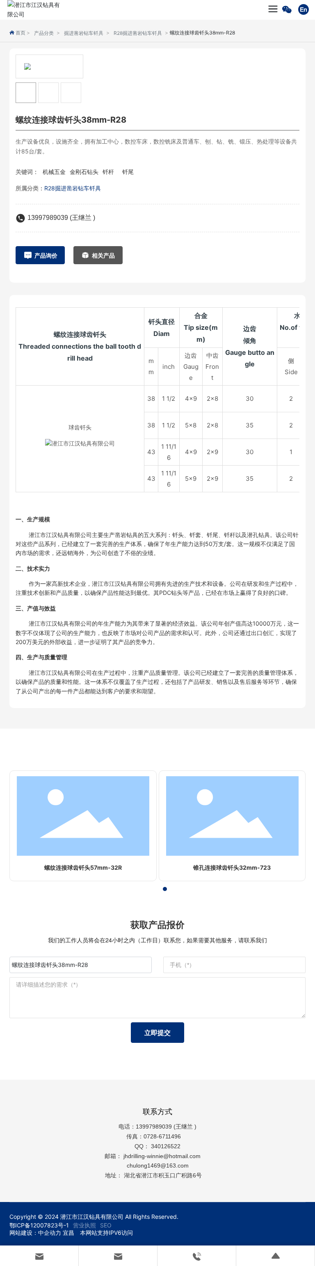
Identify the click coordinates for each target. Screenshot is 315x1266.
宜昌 (68, 1232)
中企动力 (49, 1232)
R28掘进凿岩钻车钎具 (138, 33)
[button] (150, 889)
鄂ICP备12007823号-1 (39, 1225)
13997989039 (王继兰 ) (61, 217)
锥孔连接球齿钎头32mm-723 (232, 867)
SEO (106, 1225)
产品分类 (44, 33)
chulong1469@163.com (158, 1165)
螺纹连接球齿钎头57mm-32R (83, 867)
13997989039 (154, 1126)
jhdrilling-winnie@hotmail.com (162, 1156)
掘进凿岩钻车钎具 (83, 33)
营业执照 (84, 1225)
